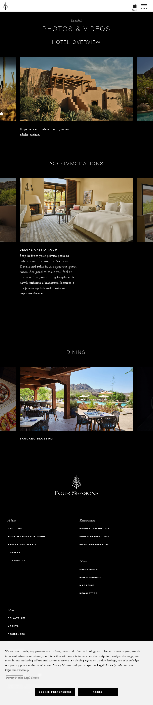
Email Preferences (94, 544)
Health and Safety (22, 544)
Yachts (13, 626)
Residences (16, 634)
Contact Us (17, 560)
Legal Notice (31, 678)
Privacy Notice (14, 678)
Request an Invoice (94, 528)
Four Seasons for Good (26, 536)
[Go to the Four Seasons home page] (5, 6)
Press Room (88, 569)
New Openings (90, 577)
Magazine (86, 585)
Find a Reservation (94, 536)
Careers (14, 552)
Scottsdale (76, 20)
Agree (98, 692)
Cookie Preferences (55, 692)
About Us (15, 528)
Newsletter (88, 593)
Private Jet (17, 618)
